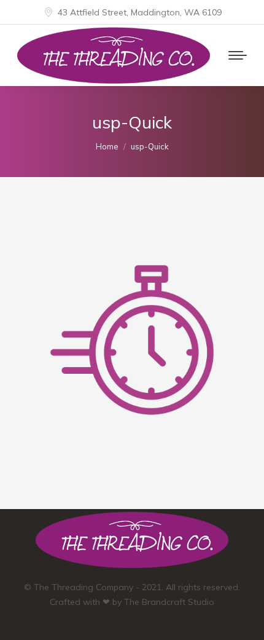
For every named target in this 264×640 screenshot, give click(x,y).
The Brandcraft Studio (169, 601)
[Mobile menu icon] (237, 55)
